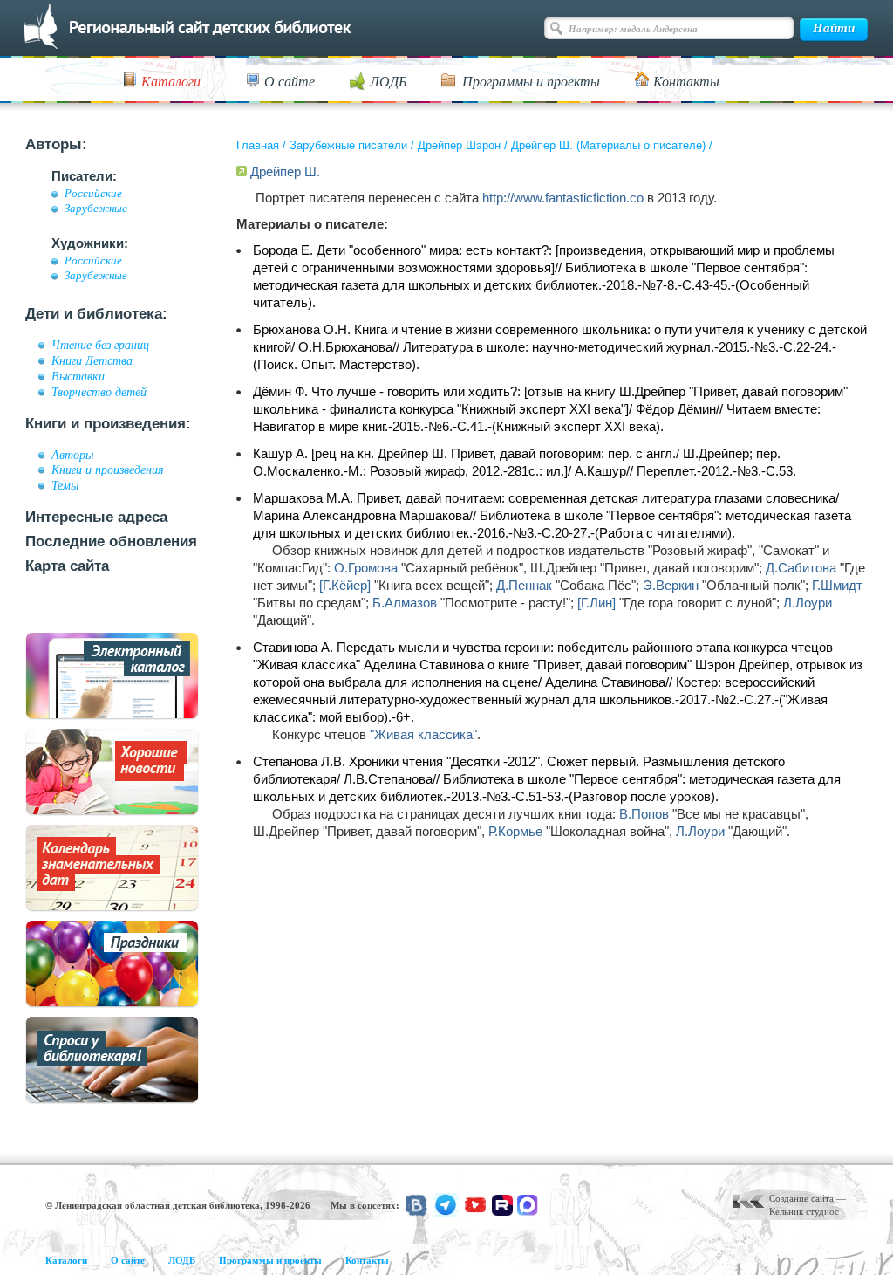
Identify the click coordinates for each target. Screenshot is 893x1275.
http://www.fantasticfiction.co (563, 197)
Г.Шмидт (837, 585)
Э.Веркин (671, 585)
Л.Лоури (807, 602)
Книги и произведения (107, 469)
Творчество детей (99, 392)
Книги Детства (92, 360)
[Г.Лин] (596, 602)
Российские (93, 194)
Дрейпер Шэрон (459, 145)
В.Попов (644, 813)
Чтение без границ (100, 345)
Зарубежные (96, 208)
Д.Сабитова (801, 567)
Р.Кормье (515, 831)
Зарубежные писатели (348, 145)
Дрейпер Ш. (285, 171)
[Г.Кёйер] (345, 585)
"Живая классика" (423, 734)
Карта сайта (67, 566)
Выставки (78, 376)
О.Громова (366, 567)
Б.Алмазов (404, 602)
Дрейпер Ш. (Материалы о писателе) (608, 145)
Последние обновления (111, 541)
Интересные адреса (96, 517)
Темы (64, 485)
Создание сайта (801, 1198)
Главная (257, 145)
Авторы (72, 455)
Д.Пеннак (524, 585)
